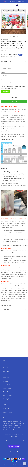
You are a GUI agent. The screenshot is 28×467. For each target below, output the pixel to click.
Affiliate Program (7, 412)
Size (2, 65)
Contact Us (6, 408)
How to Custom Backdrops (10, 384)
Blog (4, 364)
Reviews (5, 381)
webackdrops (11, 464)
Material (3, 72)
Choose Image (5, 91)
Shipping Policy (7, 399)
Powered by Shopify (19, 464)
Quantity (3, 79)
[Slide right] (17, 36)
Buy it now (14, 101)
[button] (3, 5)
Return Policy (6, 391)
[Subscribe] (23, 440)
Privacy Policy (7, 388)
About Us (5, 368)
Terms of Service (7, 395)
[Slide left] (10, 36)
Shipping (3, 56)
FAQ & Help (6, 371)
